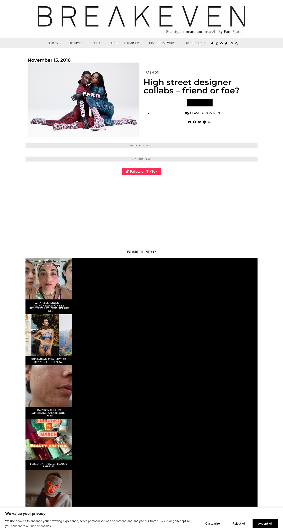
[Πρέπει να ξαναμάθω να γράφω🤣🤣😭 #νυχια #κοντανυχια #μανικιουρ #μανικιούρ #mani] (238, 210)
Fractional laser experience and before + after (49, 413)
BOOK (96, 43)
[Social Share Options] (29, 238)
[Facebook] (221, 43)
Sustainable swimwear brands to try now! (48, 360)
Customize (212, 523)
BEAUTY (53, 43)
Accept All (265, 523)
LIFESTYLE (75, 43)
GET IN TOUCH (195, 43)
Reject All (239, 523)
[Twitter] (212, 43)
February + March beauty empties (48, 465)
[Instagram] (217, 43)
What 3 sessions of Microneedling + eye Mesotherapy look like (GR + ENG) (49, 306)
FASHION (152, 72)
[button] (236, 43)
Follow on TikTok (143, 171)
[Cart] (231, 42)
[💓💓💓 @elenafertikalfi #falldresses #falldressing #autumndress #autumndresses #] (122, 210)
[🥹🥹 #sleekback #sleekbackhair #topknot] (199, 210)
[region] (141, 519)
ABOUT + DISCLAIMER (125, 43)
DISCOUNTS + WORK (162, 43)
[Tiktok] (226, 43)
